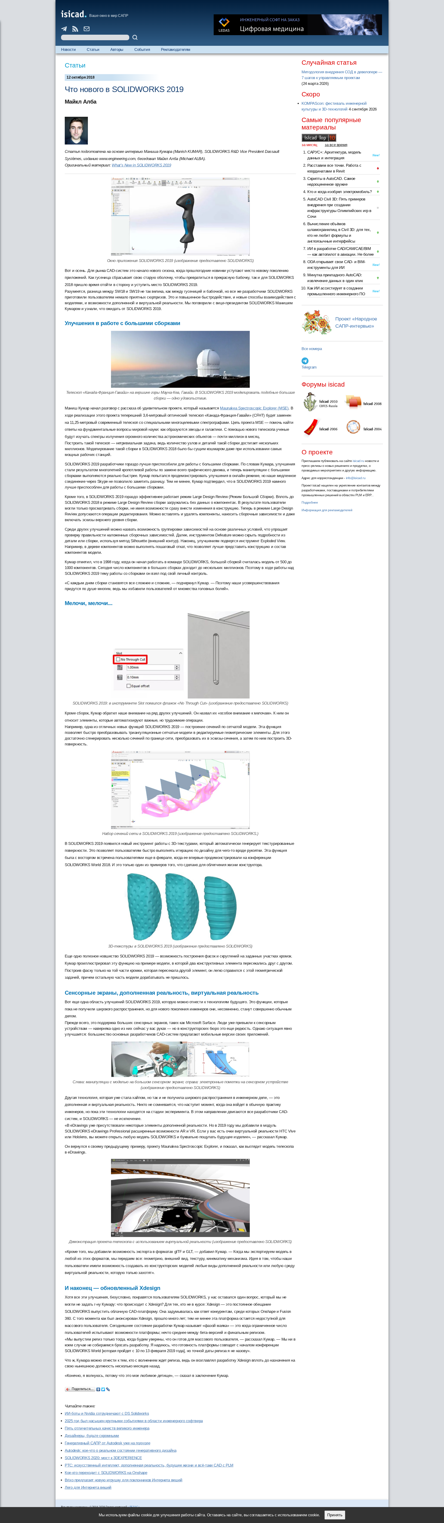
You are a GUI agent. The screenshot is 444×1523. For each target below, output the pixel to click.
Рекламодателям (175, 49)
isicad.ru (358, 461)
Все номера (312, 349)
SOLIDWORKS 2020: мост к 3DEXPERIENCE (103, 1458)
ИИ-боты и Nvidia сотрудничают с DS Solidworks (107, 1413)
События (142, 49)
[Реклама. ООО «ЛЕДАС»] (298, 24)
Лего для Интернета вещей (88, 1487)
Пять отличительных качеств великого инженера (107, 1428)
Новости (68, 49)
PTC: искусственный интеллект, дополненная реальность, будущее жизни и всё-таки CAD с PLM (149, 1465)
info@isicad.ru (356, 478)
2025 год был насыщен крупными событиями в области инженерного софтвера (134, 1421)
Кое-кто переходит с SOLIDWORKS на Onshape (106, 1473)
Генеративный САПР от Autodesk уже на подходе (107, 1443)
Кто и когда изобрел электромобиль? (339, 192)
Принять (334, 1515)
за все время (336, 145)
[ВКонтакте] (98, 1388)
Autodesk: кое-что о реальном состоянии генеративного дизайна (120, 1450)
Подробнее (310, 502)
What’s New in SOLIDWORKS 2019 (141, 165)
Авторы (116, 49)
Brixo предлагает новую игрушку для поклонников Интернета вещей (123, 1480)
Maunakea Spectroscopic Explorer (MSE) (254, 408)
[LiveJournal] (108, 1388)
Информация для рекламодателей (327, 510)
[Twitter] (103, 1388)
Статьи (93, 49)
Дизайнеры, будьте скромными (92, 1436)
